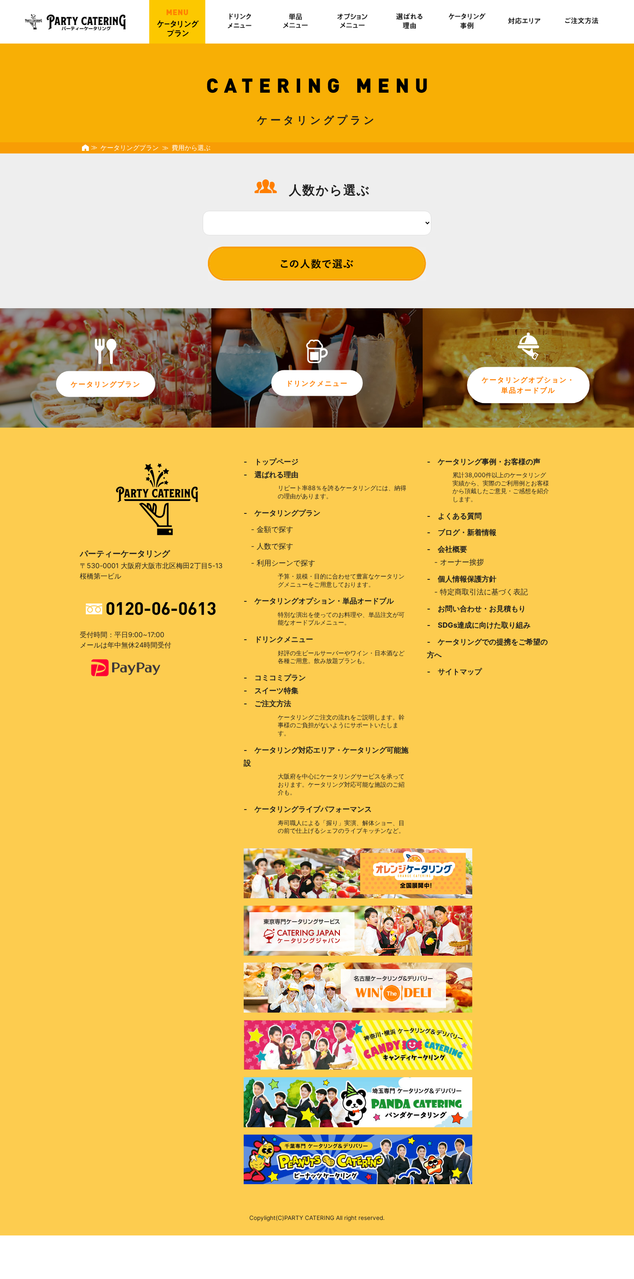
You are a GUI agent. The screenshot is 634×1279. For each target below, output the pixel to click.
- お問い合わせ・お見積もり (476, 608)
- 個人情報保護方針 (461, 579)
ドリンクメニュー (317, 383)
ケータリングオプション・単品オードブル (528, 384)
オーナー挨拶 (462, 562)
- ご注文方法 (267, 703)
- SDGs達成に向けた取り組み (478, 625)
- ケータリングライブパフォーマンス (308, 809)
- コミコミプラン (275, 677)
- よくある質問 (454, 516)
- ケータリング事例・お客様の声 (483, 461)
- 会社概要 (447, 549)
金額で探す (275, 529)
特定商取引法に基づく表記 (484, 592)
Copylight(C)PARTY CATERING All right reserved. (317, 1217)
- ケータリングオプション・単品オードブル (319, 601)
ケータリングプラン (129, 148)
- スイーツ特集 (271, 690)
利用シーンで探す (286, 563)
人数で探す (275, 546)
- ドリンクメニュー (278, 639)
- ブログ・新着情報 (461, 532)
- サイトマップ (454, 671)
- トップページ (271, 461)
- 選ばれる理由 (271, 474)
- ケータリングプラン (282, 513)
